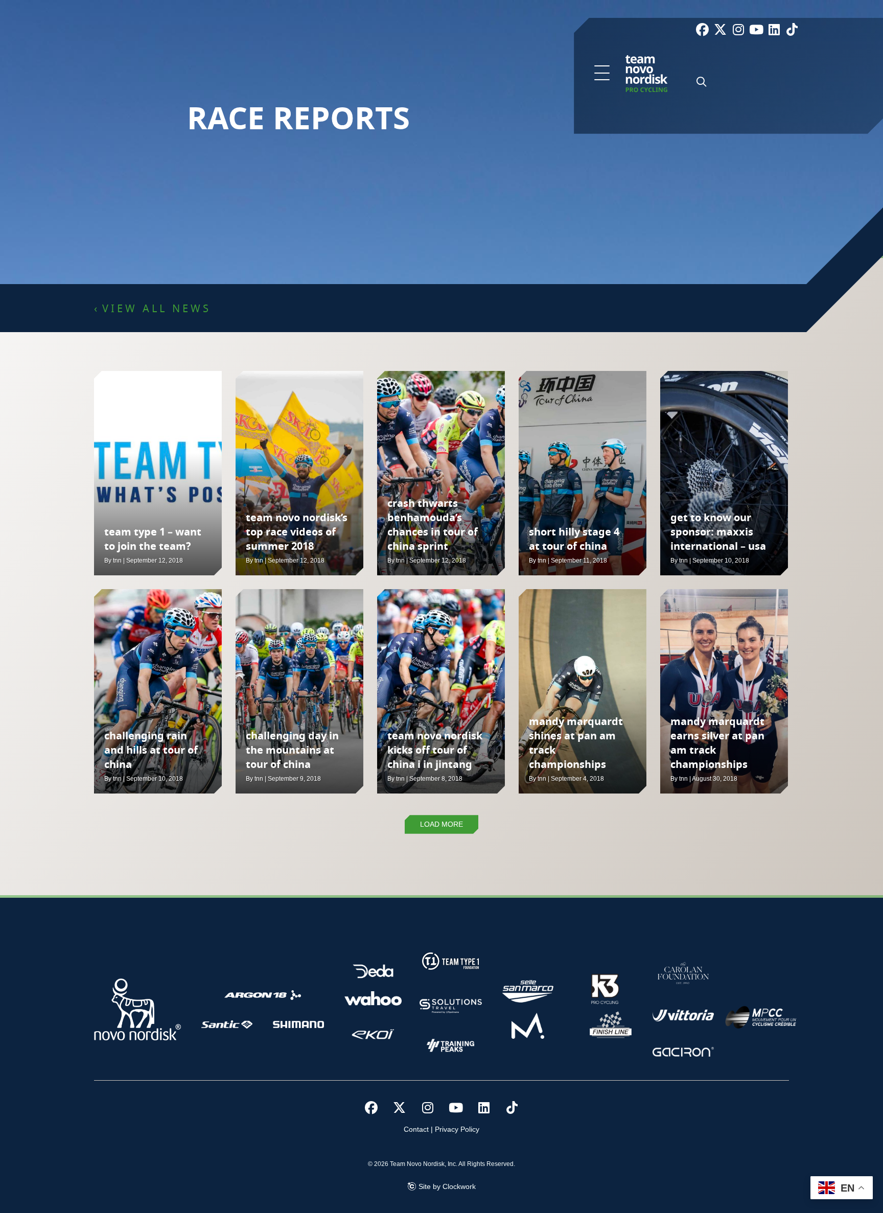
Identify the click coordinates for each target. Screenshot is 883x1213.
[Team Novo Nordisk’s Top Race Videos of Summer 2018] (299, 473)
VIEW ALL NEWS (156, 309)
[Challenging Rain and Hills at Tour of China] (158, 691)
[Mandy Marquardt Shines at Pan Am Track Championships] (582, 691)
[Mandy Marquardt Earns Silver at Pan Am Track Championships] (724, 691)
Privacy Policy (457, 1129)
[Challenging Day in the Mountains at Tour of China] (299, 691)
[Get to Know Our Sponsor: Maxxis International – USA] (724, 473)
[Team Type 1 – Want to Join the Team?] (158, 473)
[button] (602, 73)
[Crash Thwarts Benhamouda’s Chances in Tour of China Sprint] (441, 473)
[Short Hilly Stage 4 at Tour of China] (582, 473)
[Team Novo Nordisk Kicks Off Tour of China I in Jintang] (441, 691)
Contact (416, 1129)
